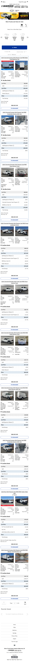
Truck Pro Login (14, 641)
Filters (15, 47)
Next (26, 12)
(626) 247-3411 (14, 544)
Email (22, 26)
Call (26, 26)
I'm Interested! (14, 108)
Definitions (14, 630)
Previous (2, 16)
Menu (4, 2)
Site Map (14, 633)
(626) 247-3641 (16, 4)
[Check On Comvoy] (14, 645)
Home (14, 624)
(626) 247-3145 (14, 105)
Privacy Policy (14, 636)
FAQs (14, 627)
